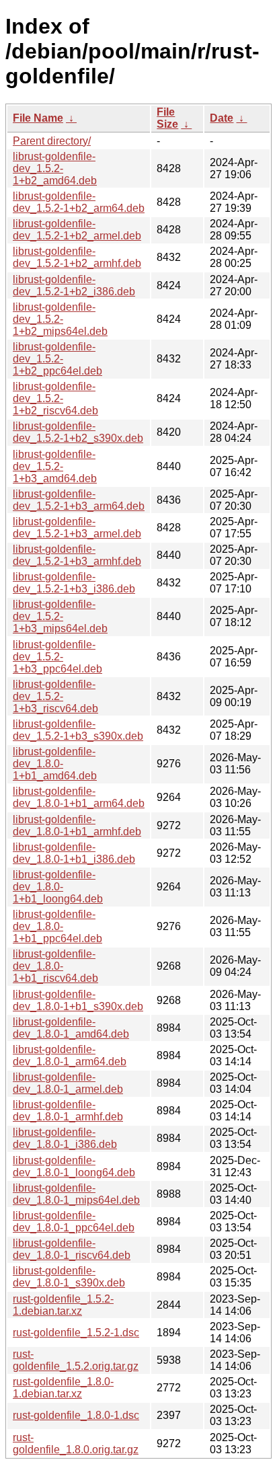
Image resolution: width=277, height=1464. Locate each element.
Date (221, 118)
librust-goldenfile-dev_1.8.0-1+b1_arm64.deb (79, 797)
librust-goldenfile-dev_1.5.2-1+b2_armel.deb (77, 229)
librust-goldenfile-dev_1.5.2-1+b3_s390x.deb (78, 730)
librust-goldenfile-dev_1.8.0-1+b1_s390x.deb (78, 1000)
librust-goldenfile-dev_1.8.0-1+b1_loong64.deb (58, 886)
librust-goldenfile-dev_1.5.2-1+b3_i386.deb (74, 582)
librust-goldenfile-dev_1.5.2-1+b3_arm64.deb (79, 500)
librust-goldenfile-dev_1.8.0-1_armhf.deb (68, 1110)
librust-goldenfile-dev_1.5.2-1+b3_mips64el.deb (60, 616)
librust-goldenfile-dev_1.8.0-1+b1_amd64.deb (55, 763)
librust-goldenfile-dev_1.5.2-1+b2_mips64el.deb (60, 319)
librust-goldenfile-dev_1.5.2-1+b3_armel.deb (77, 527)
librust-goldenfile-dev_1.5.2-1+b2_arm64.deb (79, 202)
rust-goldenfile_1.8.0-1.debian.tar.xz (63, 1387)
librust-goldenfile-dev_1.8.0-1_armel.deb (68, 1083)
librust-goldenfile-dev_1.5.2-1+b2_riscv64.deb (55, 398)
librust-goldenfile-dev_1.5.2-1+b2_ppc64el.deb (57, 359)
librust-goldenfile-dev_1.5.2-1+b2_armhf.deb (77, 257)
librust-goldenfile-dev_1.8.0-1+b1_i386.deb (74, 853)
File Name (38, 118)
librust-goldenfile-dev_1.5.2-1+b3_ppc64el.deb (57, 657)
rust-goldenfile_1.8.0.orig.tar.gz (75, 1443)
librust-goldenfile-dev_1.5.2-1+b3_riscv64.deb (55, 696)
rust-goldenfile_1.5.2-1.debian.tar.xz (63, 1305)
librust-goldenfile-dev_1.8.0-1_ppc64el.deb (73, 1221)
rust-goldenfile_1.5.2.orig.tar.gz (75, 1360)
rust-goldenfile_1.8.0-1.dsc (76, 1415)
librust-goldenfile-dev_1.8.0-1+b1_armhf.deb (77, 825)
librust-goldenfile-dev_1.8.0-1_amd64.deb (71, 1028)
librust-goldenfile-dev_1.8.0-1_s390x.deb (69, 1276)
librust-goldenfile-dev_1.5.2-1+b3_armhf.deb (77, 555)
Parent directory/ (52, 141)
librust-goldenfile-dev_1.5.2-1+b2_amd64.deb (55, 168)
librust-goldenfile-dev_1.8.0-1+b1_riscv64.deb (55, 966)
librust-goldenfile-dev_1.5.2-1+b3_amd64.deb (55, 466)
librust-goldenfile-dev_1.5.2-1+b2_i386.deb (74, 285)
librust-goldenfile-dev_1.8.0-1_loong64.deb (74, 1166)
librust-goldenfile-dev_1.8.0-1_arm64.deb (69, 1055)
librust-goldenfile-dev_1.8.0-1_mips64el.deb (76, 1194)
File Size (167, 118)
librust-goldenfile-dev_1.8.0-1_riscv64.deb (71, 1249)
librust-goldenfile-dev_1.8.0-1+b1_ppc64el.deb (57, 926)
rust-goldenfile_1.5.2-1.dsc (76, 1332)
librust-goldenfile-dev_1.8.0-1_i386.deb (65, 1138)
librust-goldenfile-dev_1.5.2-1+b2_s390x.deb (78, 432)
